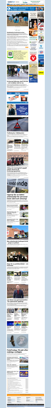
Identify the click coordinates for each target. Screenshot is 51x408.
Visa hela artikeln (26, 89)
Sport (14, 4)
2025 (41, 395)
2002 (12, 395)
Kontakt (35, 4)
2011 (23, 395)
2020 (35, 395)
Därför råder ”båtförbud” (11, 364)
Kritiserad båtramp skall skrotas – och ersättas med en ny (17, 82)
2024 (40, 395)
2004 (14, 395)
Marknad (27, 4)
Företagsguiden (23, 4)
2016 (30, 395)
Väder (17, 5)
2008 (19, 395)
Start (8, 4)
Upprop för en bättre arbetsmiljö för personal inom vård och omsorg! (17, 197)
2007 (18, 395)
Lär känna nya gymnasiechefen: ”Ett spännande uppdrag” (17, 300)
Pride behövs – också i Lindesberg (11, 386)
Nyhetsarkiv (11, 5)
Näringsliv (11, 4)
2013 (26, 395)
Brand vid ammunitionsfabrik (12, 205)
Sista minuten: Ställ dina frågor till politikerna (13, 379)
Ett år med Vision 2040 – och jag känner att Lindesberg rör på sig (15, 392)
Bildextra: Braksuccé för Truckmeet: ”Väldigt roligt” (13, 387)
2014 (27, 395)
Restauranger (14, 5)
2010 (22, 395)
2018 (32, 395)
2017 (31, 395)
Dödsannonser (20, 5)
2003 (13, 395)
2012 (25, 395)
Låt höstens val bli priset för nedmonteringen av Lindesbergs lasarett (13, 358)
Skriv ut (27, 47)
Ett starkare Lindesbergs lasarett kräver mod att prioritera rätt (15, 385)
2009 (21, 395)
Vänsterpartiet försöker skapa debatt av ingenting (12, 220)
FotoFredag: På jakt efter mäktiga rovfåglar (17, 351)
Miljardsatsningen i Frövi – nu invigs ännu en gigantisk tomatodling (12, 212)
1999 (8, 395)
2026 (42, 395)
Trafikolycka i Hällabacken (15, 133)
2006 (17, 395)
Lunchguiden (18, 4)
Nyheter (8, 5)
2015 (28, 395)
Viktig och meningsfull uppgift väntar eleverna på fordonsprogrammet (17, 169)
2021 (36, 395)
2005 (16, 395)
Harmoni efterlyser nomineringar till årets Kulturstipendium (14, 380)
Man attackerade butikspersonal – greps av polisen (17, 242)
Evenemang (31, 4)
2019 (33, 395)
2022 (37, 395)
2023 (39, 395)
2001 (11, 395)
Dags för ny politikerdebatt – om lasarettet (17, 264)
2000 (9, 395)
